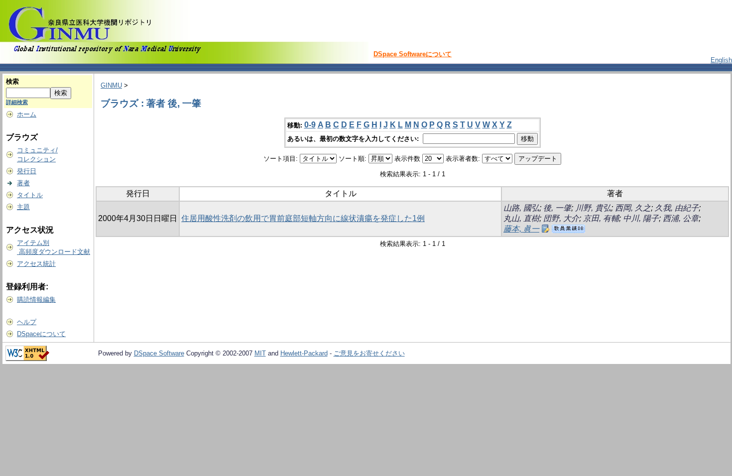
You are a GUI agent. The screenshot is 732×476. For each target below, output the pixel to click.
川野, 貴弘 (593, 208)
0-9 (310, 124)
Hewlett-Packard (304, 353)
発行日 (26, 171)
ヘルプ (26, 322)
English (721, 60)
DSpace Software (159, 353)
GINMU (111, 85)
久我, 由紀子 (677, 208)
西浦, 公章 (681, 218)
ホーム (26, 114)
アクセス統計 (36, 263)
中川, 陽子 (641, 218)
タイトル (30, 195)
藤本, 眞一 (521, 229)
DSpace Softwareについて (412, 54)
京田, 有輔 (601, 218)
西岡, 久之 (633, 208)
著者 (23, 183)
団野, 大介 (561, 218)
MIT (260, 353)
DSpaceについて (41, 334)
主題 (23, 207)
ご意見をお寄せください (369, 353)
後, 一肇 (557, 208)
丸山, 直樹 (521, 218)
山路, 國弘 (521, 208)
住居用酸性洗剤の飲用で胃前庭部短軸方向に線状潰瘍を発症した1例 (303, 218)
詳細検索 (17, 102)
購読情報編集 (36, 299)
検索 (12, 81)
